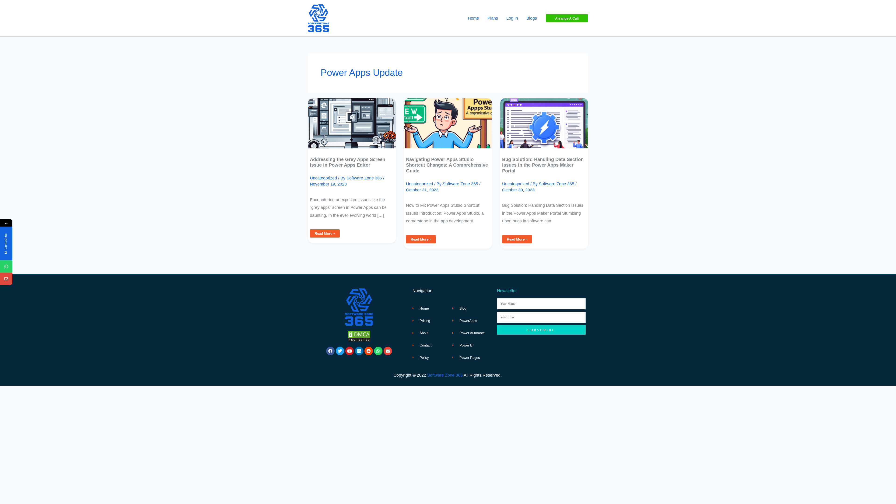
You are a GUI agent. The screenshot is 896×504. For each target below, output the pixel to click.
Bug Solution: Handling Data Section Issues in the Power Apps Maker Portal (543, 165)
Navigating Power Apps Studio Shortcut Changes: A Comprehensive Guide (447, 165)
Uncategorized (323, 178)
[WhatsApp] (6, 266)
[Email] (6, 279)
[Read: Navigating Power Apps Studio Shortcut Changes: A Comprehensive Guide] (448, 120)
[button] (567, 18)
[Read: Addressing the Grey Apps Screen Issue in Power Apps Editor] (352, 120)
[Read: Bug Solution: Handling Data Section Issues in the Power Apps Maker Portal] (544, 120)
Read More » (324, 232)
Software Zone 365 (445, 375)
